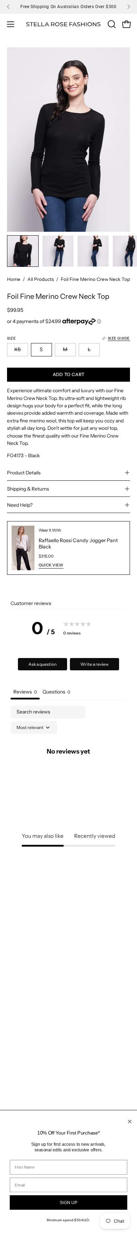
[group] (68, 6)
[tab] (56, 692)
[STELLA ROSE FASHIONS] (63, 24)
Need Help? (20, 505)
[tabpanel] (68, 766)
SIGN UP (68, 1202)
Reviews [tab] (25, 692)
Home (13, 279)
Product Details (23, 472)
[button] (111, 24)
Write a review (94, 664)
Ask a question (42, 664)
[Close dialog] (129, 1121)
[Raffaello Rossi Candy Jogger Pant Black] (23, 548)
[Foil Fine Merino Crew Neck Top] (23, 251)
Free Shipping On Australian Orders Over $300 (68, 6)
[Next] (128, 7)
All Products (40, 279)
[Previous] (8, 7)
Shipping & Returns (28, 489)
